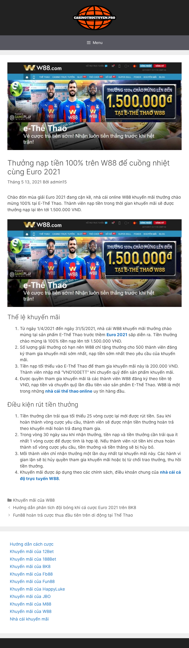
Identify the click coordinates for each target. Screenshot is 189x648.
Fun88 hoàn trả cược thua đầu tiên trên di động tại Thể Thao (73, 515)
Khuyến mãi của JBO (30, 596)
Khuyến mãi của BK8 (30, 566)
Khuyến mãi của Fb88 (31, 574)
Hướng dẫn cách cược (31, 544)
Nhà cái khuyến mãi (29, 619)
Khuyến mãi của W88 (34, 500)
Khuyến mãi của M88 (30, 604)
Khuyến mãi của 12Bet (32, 551)
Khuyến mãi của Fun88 (32, 581)
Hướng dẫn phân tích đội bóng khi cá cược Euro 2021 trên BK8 (74, 507)
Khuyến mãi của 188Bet (33, 559)
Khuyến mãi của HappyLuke (37, 589)
